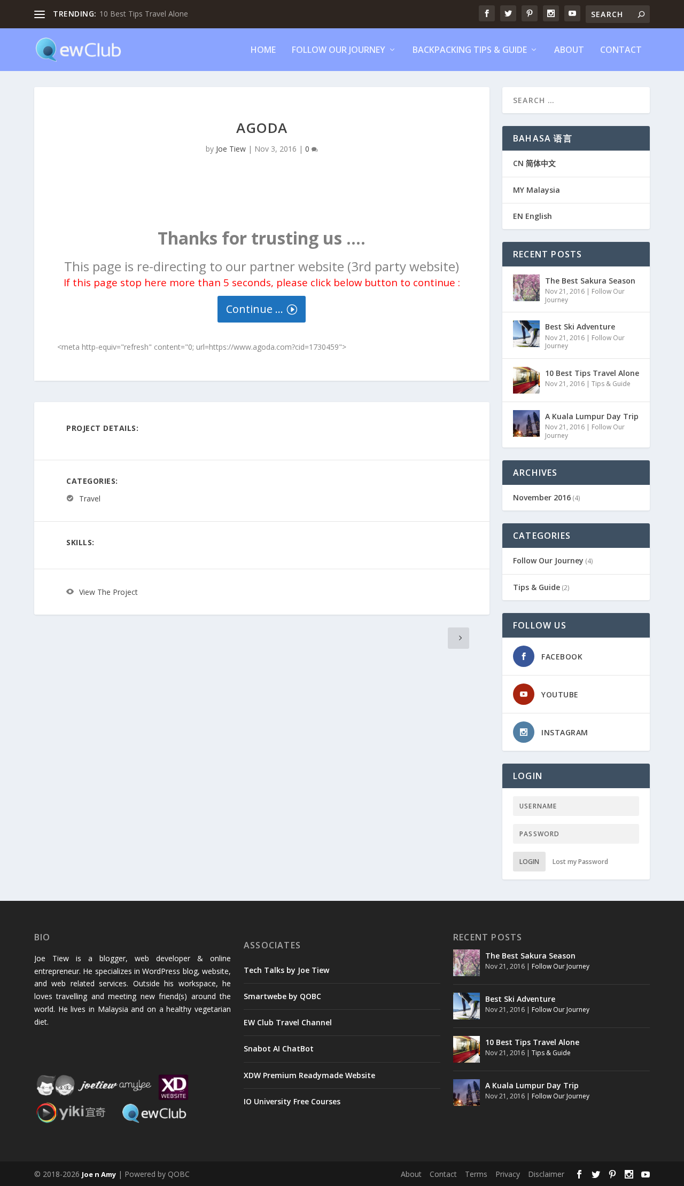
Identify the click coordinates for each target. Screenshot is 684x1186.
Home (263, 50)
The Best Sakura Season (590, 281)
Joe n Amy (99, 1174)
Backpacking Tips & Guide (470, 50)
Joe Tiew (231, 149)
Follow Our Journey (338, 50)
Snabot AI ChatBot (279, 1048)
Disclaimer (546, 1174)
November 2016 (542, 497)
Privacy (507, 1174)
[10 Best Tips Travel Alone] (526, 380)
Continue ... (254, 309)
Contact (621, 50)
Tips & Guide (611, 383)
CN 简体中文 (534, 163)
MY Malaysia (536, 190)
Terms (476, 1174)
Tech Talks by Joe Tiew (286, 970)
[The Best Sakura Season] (526, 287)
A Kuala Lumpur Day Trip (592, 416)
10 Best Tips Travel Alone (143, 14)
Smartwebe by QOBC (282, 996)
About (569, 50)
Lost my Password (580, 861)
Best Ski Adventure (580, 326)
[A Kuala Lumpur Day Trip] (526, 423)
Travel (89, 498)
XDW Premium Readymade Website (309, 1075)
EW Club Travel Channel (288, 1022)
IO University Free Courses (292, 1101)
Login (529, 861)
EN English (532, 216)
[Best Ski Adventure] (526, 333)
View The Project (108, 592)
